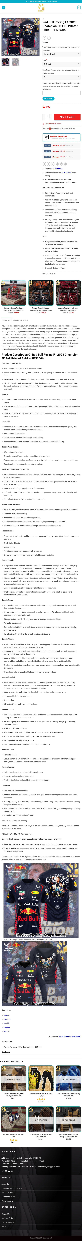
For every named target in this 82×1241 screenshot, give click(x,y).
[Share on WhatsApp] (44, 164)
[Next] (36, 37)
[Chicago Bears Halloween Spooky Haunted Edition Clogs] (41, 292)
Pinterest (7, 1019)
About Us (5, 1184)
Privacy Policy (7, 1192)
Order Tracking (7, 1201)
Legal (4, 1230)
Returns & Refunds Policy (12, 1188)
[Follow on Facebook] (3, 1172)
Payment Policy (8, 1222)
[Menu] (3, 7)
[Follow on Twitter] (9, 1172)
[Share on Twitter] (52, 164)
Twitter (7, 1015)
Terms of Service (8, 1196)
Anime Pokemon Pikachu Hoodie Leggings (41, 1095)
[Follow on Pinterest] (12, 1172)
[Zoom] (4, 53)
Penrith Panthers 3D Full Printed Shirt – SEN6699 (23, 1047)
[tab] (7, 320)
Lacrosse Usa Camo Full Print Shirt (13, 1136)
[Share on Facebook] (48, 164)
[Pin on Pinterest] (61, 164)
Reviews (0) (17, 320)
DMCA (4, 1226)
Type (44, 47)
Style (44, 60)
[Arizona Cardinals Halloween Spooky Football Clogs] (68, 292)
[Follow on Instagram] (6, 1172)
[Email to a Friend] (57, 164)
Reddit (6, 1031)
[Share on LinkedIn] (65, 164)
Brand (25, 320)
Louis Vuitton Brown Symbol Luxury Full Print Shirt (14, 1095)
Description (7, 320)
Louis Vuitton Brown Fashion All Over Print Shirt (41, 1136)
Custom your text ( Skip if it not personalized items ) (60, 83)
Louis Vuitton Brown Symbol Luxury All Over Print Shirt (68, 1136)
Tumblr (6, 1023)
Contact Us (6, 1214)
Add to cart (67, 117)
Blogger (7, 1027)
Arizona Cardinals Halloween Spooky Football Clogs (68, 309)
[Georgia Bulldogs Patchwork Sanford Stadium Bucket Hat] (13, 292)
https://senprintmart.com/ (69, 1036)
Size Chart (46, 70)
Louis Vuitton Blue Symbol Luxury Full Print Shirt (68, 1095)
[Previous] (5, 37)
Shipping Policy (8, 1218)
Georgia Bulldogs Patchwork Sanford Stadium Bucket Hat (14, 309)
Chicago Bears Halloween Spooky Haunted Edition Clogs (41, 309)
